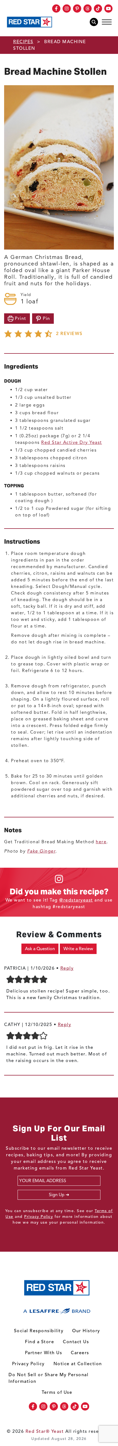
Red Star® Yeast (45, 1431)
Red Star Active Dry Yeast (71, 442)
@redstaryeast (76, 900)
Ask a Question (40, 949)
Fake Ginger (41, 851)
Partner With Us (43, 1353)
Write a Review (78, 949)
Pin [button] (45, 318)
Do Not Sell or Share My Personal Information (48, 1378)
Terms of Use (57, 1392)
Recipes (23, 42)
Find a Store (39, 1342)
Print (19, 318)
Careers (80, 1353)
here (101, 842)
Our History (86, 1331)
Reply (67, 968)
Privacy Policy (38, 1216)
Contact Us (76, 1342)
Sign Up (56, 1195)
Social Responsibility (39, 1331)
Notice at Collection (78, 1364)
